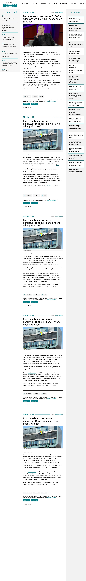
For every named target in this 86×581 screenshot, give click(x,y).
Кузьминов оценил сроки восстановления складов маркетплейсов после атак (75, 36)
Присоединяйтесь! (52, 101)
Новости (26, 103)
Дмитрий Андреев (59, 12)
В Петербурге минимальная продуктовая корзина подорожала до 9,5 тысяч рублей (75, 69)
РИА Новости (30, 56)
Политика (82, 4)
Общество (25, 4)
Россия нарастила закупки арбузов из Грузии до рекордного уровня (76, 104)
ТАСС (57, 165)
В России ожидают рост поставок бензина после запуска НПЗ (75, 88)
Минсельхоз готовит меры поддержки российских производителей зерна (75, 112)
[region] (10, 43)
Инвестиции (64, 4)
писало (49, 80)
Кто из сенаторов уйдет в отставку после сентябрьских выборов (75, 164)
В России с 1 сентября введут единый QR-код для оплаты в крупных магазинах (75, 128)
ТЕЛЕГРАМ (34, 103)
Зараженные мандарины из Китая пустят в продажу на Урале (76, 157)
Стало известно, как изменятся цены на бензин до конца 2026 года (76, 20)
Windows (27, 96)
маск (35, 96)
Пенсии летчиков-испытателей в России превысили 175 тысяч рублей (75, 96)
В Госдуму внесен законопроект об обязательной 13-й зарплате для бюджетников (74, 79)
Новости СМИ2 (27, 107)
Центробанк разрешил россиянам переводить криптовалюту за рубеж (75, 120)
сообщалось (32, 71)
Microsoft (28, 195)
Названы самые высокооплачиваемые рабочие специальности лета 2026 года (75, 28)
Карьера (73, 4)
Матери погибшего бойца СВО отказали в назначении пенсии (75, 150)
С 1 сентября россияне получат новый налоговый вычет (76, 135)
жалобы (37, 195)
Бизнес (43, 4)
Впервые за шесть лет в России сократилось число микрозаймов (76, 44)
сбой (41, 96)
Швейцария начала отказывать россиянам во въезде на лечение (75, 171)
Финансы (35, 4)
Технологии (53, 4)
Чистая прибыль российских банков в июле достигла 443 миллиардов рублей (74, 59)
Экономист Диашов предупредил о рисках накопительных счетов (75, 142)
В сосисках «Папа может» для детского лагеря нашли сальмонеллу (75, 51)
